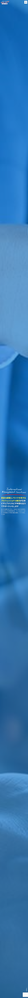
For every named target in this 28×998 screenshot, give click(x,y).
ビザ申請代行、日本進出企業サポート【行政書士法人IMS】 (5, 3)
